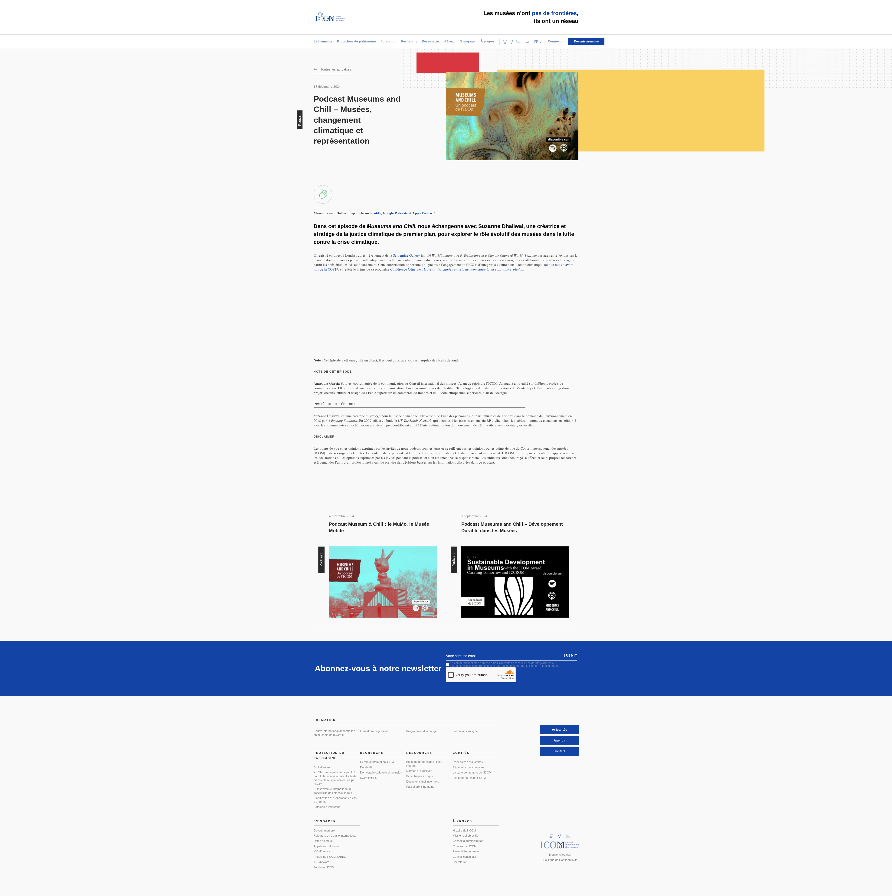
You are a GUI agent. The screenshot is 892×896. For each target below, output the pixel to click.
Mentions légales (560, 854)
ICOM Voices (322, 851)
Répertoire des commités (468, 767)
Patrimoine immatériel (327, 807)
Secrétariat (459, 862)
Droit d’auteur (322, 767)
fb (561, 834)
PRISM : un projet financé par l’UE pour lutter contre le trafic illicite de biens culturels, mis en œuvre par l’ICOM (335, 778)
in (552, 834)
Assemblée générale (466, 851)
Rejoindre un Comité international (335, 835)
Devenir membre (324, 830)
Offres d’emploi (323, 841)
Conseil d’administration (468, 841)
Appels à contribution (327, 846)
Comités (461, 752)
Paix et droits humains (420, 786)
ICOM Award (321, 862)
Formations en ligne (465, 731)
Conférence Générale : (457, 269)
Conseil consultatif (464, 856)
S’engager (468, 41)
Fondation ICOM (324, 867)
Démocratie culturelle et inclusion (381, 772)
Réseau (450, 41)
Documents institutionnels (422, 781)
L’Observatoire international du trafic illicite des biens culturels (333, 791)
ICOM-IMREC (368, 778)
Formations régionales (374, 731)
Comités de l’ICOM (464, 846)
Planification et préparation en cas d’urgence (335, 800)
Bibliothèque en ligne (419, 776)
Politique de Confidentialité (560, 860)
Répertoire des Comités (468, 762)
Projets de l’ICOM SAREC (330, 856)
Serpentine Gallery (406, 255)
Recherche (409, 41)
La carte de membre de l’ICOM (472, 772)
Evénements (323, 41)
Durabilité (366, 767)
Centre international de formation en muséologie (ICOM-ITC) (334, 733)
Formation (388, 41)
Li (570, 834)
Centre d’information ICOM (377, 762)
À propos (488, 41)
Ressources (431, 41)
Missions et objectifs (465, 835)
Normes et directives (419, 771)
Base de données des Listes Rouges (424, 763)
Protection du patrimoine (356, 41)
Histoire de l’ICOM (464, 830)
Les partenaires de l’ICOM (469, 778)
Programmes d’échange (421, 731)
